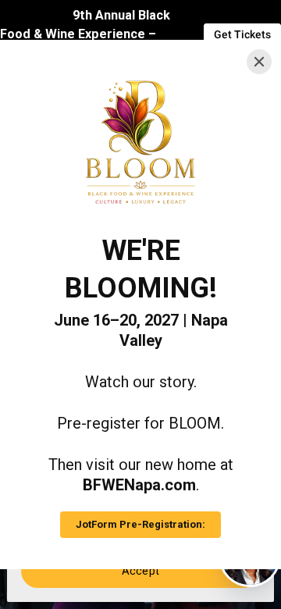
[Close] (259, 61)
